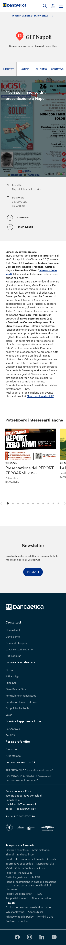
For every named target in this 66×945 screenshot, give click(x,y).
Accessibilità (35, 912)
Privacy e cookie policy (20, 916)
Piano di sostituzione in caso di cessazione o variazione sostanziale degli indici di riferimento (31, 885)
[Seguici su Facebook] (17, 937)
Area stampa (13, 755)
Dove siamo (13, 636)
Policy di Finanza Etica (19, 872)
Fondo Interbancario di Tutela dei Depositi (31, 859)
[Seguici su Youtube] (54, 937)
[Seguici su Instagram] (29, 937)
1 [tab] (7, 503)
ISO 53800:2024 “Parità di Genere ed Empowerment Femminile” (28, 778)
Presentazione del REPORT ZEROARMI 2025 (29, 470)
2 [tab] (12, 503)
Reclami (11, 903)
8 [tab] (42, 503)
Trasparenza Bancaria (20, 845)
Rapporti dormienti (17, 898)
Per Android (13, 729)
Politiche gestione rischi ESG (23, 877)
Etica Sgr (11, 682)
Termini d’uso (45, 916)
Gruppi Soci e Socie (17, 708)
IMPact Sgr (12, 676)
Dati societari (13, 655)
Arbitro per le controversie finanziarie (28, 907)
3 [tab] (17, 503)
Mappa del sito (45, 863)
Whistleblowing (15, 912)
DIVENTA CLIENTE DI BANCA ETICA (30, 15)
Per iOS (10, 735)
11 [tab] (58, 503)
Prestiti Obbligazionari (19, 893)
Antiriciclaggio (41, 850)
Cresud (10, 670)
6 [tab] (32, 503)
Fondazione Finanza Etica (21, 695)
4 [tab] (22, 503)
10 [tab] (53, 503)
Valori (9, 714)
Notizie (25, 69)
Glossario (11, 749)
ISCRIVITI (33, 572)
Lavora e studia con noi (19, 649)
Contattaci (57, 69)
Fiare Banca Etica (16, 689)
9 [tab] (48, 503)
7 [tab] (37, 503)
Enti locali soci (25, 854)
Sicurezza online (41, 898)
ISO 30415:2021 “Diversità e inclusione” (29, 770)
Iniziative (8, 69)
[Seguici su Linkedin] (41, 937)
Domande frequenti (17, 643)
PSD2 (39, 893)
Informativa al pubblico (19, 863)
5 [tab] (27, 503)
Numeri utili (13, 630)
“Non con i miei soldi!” (40, 396)
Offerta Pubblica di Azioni (30, 868)
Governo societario (17, 850)
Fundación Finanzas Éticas (21, 702)
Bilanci (10, 854)
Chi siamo (41, 69)
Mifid (9, 868)
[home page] (14, 5)
